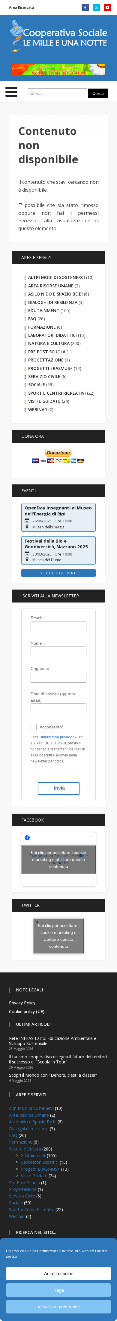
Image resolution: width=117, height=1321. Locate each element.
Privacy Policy (22, 1003)
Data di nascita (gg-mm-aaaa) (53, 697)
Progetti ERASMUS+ (50, 368)
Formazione (42, 327)
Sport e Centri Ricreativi (57, 393)
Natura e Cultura (49, 343)
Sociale (36, 384)
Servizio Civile (44, 376)
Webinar (37, 409)
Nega (58, 1290)
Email (37, 617)
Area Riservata (21, 7)
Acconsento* (51, 727)
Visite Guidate (44, 401)
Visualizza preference (59, 1306)
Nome (36, 643)
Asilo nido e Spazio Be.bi (55, 294)
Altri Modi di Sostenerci (56, 277)
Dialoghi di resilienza (52, 302)
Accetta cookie (58, 1273)
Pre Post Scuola (46, 352)
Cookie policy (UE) (26, 1011)
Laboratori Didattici (52, 335)
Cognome (40, 668)
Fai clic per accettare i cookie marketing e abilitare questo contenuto (58, 859)
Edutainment (43, 310)
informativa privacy (56, 737)
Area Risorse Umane (51, 286)
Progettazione (46, 360)
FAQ (32, 318)
